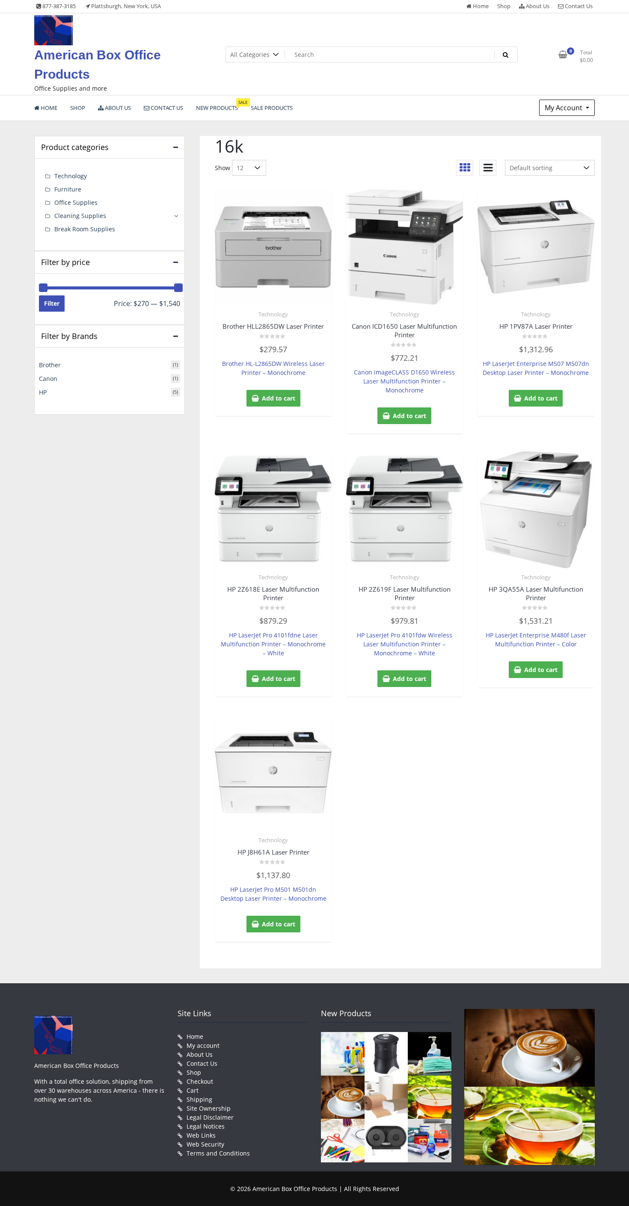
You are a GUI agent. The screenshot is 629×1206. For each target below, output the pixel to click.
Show (222, 168)
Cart (193, 1090)
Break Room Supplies (84, 229)
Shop (503, 6)
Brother (50, 365)
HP (43, 392)
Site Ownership (209, 1108)
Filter (51, 303)
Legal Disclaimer (210, 1117)
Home (480, 6)
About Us (537, 6)
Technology (273, 314)
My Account (564, 107)
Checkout (200, 1081)
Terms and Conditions (218, 1153)
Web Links (201, 1135)
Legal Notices (206, 1126)
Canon (48, 378)
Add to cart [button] (278, 398)
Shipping (199, 1099)
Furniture (67, 189)
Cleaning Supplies (80, 216)
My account (203, 1045)
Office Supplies (76, 202)
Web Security (205, 1144)
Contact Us (578, 6)
